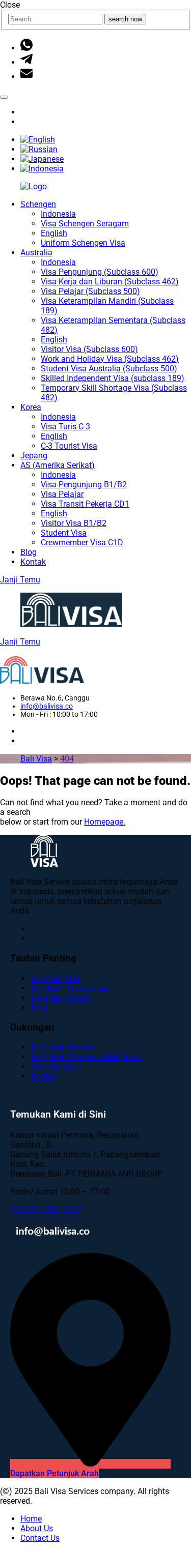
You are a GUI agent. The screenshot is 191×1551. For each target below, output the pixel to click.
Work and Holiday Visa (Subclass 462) (110, 359)
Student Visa (64, 533)
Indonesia (58, 214)
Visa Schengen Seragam (85, 223)
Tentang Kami (56, 1066)
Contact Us (40, 1538)
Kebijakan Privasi (62, 1047)
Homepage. (104, 822)
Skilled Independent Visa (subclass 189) (112, 378)
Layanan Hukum (60, 998)
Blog (28, 552)
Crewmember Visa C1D (82, 542)
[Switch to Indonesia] (42, 168)
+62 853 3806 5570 (45, 1209)
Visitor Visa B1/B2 (73, 523)
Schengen (38, 204)
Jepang (33, 455)
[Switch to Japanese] (42, 159)
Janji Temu (20, 579)
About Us (36, 1528)
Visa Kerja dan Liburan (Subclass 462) (110, 281)
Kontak (33, 562)
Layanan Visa (55, 978)
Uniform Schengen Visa (83, 243)
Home (31, 1519)
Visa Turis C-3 (65, 426)
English (54, 233)
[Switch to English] (37, 139)
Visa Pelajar (62, 494)
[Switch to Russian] (39, 149)
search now (125, 19)
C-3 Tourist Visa (69, 446)
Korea (30, 407)
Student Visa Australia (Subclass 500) (109, 368)
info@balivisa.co (46, 706)
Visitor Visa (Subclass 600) (89, 349)
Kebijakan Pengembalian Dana (86, 1057)
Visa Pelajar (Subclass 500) (90, 291)
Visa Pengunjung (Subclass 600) (99, 272)
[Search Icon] (4, 97)
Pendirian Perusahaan (70, 988)
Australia (36, 252)
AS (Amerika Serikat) (57, 465)
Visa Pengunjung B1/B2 (84, 484)
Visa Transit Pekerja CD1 (85, 504)
